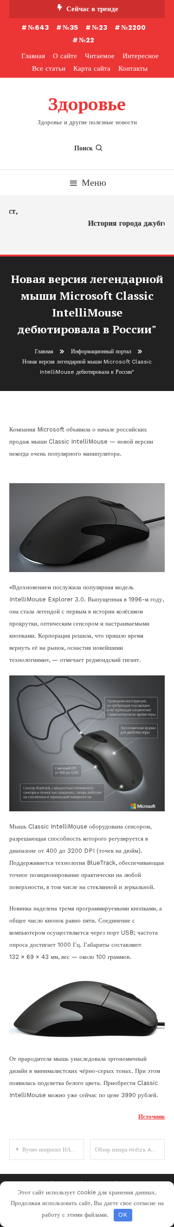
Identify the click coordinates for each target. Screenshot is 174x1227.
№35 (70, 27)
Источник (151, 1116)
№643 (38, 27)
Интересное (140, 56)
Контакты (133, 68)
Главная (33, 56)
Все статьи (48, 68)
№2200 (133, 27)
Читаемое (100, 56)
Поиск (83, 148)
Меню (94, 182)
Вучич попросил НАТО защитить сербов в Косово (53, 1149)
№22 (86, 40)
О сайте (65, 56)
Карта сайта (91, 68)
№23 (99, 27)
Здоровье (87, 104)
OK (122, 1214)
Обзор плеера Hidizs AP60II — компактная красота (130, 1149)
